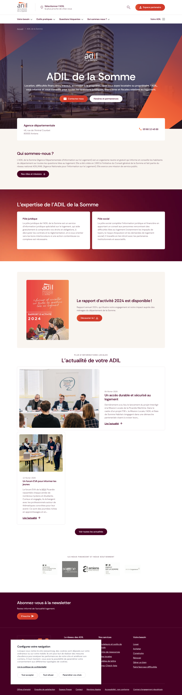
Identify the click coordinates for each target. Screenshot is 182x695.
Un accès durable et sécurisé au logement (128, 397)
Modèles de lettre (107, 661)
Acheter (137, 648)
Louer (136, 644)
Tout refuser (48, 675)
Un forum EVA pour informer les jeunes (39, 483)
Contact (79, 689)
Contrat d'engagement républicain (148, 689)
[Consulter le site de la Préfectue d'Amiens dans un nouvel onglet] (111, 569)
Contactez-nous (76, 98)
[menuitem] (157, 19)
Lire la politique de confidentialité (31, 667)
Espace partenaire (152, 7)
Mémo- (108, 665)
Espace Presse (65, 689)
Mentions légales (94, 689)
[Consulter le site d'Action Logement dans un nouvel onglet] (132, 569)
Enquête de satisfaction (45, 689)
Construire (138, 653)
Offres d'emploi (24, 689)
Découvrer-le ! (88, 318)
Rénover (137, 657)
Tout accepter (27, 675)
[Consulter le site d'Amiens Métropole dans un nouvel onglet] (91, 569)
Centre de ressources (109, 652)
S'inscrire (25, 616)
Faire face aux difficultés (145, 667)
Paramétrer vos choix (72, 675)
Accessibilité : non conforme (117, 689)
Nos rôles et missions (31, 174)
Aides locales (105, 656)
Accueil (20, 29)
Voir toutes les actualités (91, 531)
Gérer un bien (139, 662)
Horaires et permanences (106, 98)
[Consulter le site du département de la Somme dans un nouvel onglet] (70, 569)
